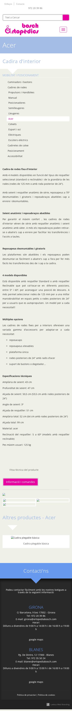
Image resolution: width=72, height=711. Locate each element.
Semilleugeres (16, 108)
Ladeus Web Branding (60, 704)
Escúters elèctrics (18, 140)
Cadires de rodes (17, 87)
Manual (12, 97)
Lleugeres (13, 113)
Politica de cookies (46, 694)
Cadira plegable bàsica (36, 543)
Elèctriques (14, 134)
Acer (10, 118)
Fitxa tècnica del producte (24, 469)
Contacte (20, 4)
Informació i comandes (20, 482)
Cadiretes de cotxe (18, 145)
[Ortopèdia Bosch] (22, 29)
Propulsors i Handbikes (21, 92)
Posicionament (16, 150)
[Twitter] (52, 8)
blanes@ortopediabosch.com (40, 661)
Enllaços (8, 4)
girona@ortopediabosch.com (40, 619)
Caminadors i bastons (20, 82)
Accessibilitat (15, 156)
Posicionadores (16, 102)
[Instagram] (67, 8)
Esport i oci (14, 129)
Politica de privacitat (26, 694)
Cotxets (12, 124)
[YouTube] (62, 8)
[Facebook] (47, 8)
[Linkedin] (57, 8)
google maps (36, 639)
